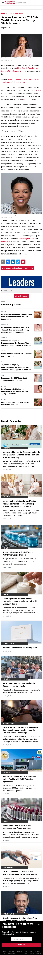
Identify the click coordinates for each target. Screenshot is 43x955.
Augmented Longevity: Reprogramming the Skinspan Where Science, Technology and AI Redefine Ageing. (16, 343)
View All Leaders (21, 296)
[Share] (8, 262)
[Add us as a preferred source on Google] (23, 262)
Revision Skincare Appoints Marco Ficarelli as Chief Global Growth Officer (21, 919)
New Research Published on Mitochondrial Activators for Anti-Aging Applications (14, 391)
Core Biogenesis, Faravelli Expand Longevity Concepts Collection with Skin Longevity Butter (20, 601)
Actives (3, 351)
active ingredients (26, 238)
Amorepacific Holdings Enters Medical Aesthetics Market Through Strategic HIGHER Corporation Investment (19, 503)
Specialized (4, 324)
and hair (26, 99)
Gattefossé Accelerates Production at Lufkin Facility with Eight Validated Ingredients (19, 779)
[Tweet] (18, 262)
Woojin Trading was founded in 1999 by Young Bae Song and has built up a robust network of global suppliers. (20, 561)
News (10, 13)
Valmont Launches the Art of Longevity (20, 648)
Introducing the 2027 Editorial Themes (14, 379)
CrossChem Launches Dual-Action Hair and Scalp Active (16, 355)
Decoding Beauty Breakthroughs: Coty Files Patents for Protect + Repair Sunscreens (16, 316)
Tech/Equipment (8, 867)
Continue (21, 945)
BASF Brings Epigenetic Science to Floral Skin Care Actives (15, 403)
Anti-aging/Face (8, 643)
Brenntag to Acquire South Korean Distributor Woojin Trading (18, 553)
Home (3, 13)
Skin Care (6, 594)
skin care (37, 90)
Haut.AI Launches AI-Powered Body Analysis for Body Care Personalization (20, 873)
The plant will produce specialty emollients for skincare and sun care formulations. (21, 691)
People (5, 821)
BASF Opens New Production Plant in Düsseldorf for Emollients (19, 684)
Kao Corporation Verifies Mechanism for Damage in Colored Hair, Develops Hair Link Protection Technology (20, 730)
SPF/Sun (3, 311)
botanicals (5, 241)
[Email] (3, 262)
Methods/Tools (8, 723)
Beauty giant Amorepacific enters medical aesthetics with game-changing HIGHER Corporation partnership (21, 512)
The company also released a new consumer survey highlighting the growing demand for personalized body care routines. (21, 880)
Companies (19, 13)
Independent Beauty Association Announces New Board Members (17, 826)
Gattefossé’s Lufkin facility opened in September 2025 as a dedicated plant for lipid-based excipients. (19, 788)
